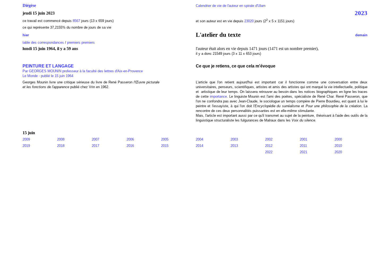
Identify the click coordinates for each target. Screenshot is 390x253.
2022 (268, 152)
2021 (303, 152)
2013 (234, 146)
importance (218, 96)
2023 (361, 13)
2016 (130, 146)
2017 (95, 146)
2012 (268, 146)
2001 (303, 139)
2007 (95, 139)
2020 (338, 152)
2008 (60, 139)
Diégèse (29, 5)
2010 (338, 146)
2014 (199, 146)
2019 (26, 146)
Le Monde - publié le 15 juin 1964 (48, 76)
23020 (249, 21)
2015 (164, 146)
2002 (268, 139)
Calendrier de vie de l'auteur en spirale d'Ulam (231, 6)
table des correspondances (43, 42)
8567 (76, 21)
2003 (234, 139)
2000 (338, 139)
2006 (130, 139)
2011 (303, 146)
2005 (164, 139)
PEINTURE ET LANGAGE (83, 68)
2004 (199, 139)
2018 (60, 146)
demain (361, 35)
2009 (26, 139)
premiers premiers (81, 42)
